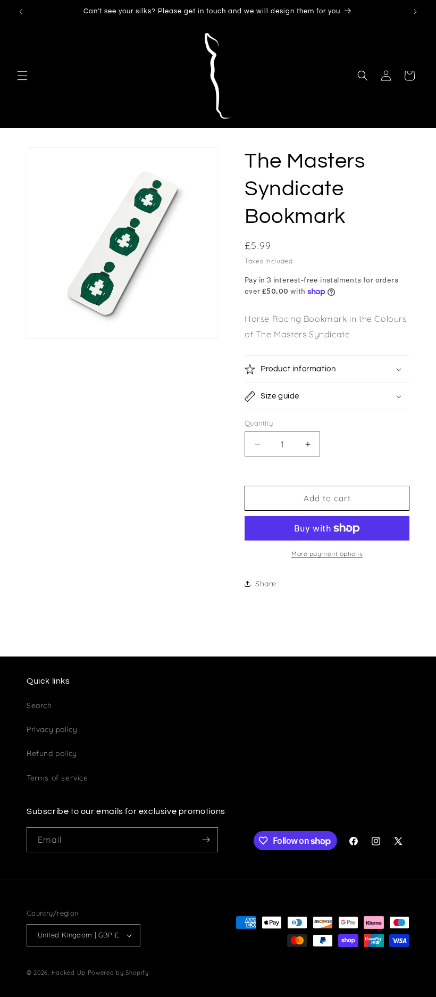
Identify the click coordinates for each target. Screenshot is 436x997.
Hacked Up (69, 972)
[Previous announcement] (20, 11)
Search (39, 705)
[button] (22, 75)
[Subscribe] (205, 839)
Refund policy (52, 753)
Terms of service (57, 778)
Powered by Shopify (118, 972)
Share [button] (265, 583)
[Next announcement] (415, 11)
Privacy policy (52, 729)
